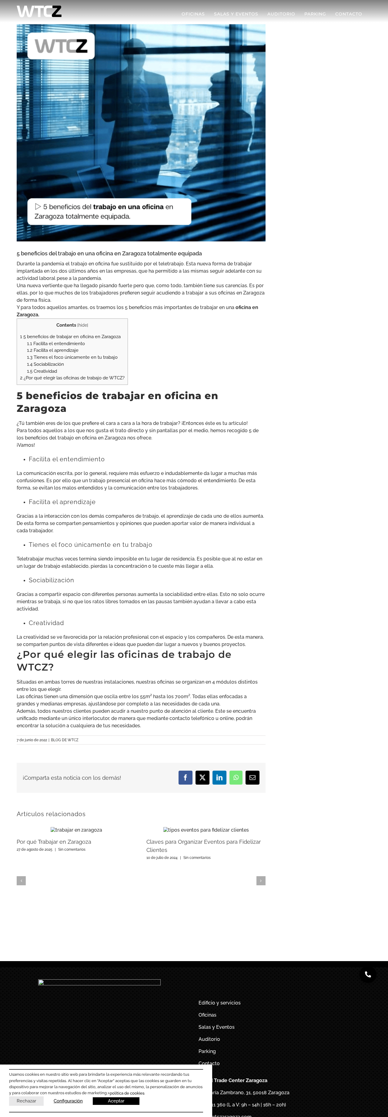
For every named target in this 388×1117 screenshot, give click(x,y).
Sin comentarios (71, 849)
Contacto (209, 1063)
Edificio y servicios (220, 1003)
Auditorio (209, 1039)
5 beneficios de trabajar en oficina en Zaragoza (70, 336)
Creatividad (42, 371)
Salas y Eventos (217, 1027)
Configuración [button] (68, 1101)
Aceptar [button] (116, 1101)
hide (83, 325)
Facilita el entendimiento (56, 343)
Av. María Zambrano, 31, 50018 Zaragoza (244, 1092)
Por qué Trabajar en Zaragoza (54, 842)
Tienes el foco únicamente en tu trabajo (72, 357)
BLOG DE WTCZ (65, 740)
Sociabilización (45, 364)
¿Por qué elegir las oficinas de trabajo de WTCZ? (72, 378)
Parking (207, 1051)
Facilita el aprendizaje (53, 350)
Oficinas (207, 1015)
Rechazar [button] (26, 1101)
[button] (21, 880)
